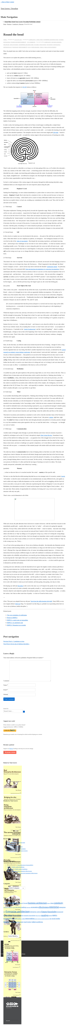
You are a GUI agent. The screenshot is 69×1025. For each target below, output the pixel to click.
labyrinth (55, 132)
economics (34, 907)
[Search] (24, 712)
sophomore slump (52, 266)
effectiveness (14, 44)
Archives (5, 936)
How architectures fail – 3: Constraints (16, 848)
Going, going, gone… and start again (16, 842)
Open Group (38, 915)
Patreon (11, 748)
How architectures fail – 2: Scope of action (17, 850)
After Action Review (46, 435)
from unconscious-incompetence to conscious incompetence (42, 269)
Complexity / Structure (36, 39)
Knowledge (6, 42)
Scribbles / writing (21, 918)
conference (5, 907)
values (33, 922)
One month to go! (11, 844)
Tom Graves (19, 21)
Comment (6, 681)
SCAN (29, 47)
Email (5, 690)
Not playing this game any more (15, 846)
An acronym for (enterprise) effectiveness (22, 871)
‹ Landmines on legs (13, 641)
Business (12, 902)
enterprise (54, 907)
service (36, 918)
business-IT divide (22, 903)
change (48, 903)
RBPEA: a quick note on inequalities (17, 620)
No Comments (31, 42)
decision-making (56, 42)
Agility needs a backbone (18, 867)
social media (56, 918)
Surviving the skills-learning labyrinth (41, 601)
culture (10, 907)
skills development (50, 47)
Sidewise (17, 604)
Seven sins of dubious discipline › (16, 644)
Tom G (8, 867)
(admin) (38, 21)
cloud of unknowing (29, 329)
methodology (7, 47)
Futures (61, 39)
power (50, 915)
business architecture (37, 903)
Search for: (6, 708)
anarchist (5, 903)
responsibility (23, 47)
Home (6, 21)
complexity (47, 42)
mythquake (15, 915)
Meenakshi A (10, 869)
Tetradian (26, 21)
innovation (42, 44)
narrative (21, 915)
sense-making (35, 47)
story (11, 922)
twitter (29, 922)
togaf (25, 922)
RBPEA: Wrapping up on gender (16, 625)
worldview (39, 922)
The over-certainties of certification (17, 615)
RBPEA (54, 915)
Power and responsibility (18, 42)
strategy (15, 922)
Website (5, 694)
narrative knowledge (29, 915)
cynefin (13, 907)
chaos (52, 903)
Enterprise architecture (50, 39)
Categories (6, 888)
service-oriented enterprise (43, 918)
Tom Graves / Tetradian (9, 8)
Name (5, 685)
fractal (63, 476)
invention (50, 44)
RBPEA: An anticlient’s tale (15, 622)
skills (42, 47)
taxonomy (21, 922)
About (13, 21)
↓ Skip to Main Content (7, 2)
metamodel (60, 912)
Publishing (32, 21)
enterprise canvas (35, 912)
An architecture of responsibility (25, 865)
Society (6, 922)
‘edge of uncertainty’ (22, 241)
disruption (28, 907)
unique (51, 417)
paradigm (15, 47)
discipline (6, 44)
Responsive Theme (20, 954)
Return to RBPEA (12, 617)
